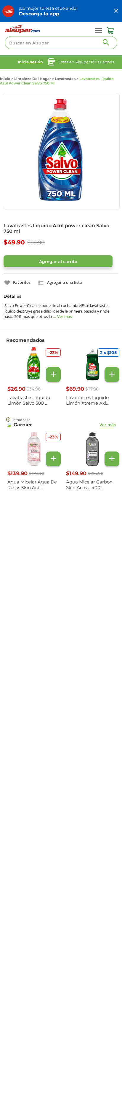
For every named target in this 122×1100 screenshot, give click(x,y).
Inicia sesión (30, 62)
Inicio (5, 78)
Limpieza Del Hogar (32, 78)
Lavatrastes (65, 78)
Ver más (107, 424)
